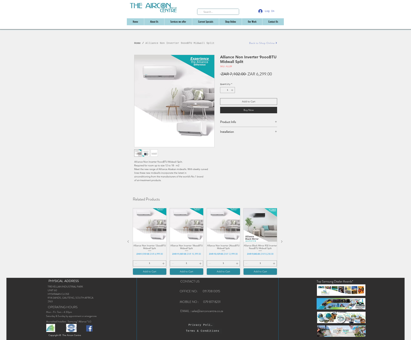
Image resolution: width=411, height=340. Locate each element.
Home (137, 43)
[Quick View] (149, 225)
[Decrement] (223, 90)
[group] (205, 241)
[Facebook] (89, 328)
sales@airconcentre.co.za (207, 311)
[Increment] (232, 90)
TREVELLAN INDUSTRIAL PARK (65, 286)
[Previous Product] (128, 241)
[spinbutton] (227, 90)
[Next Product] (282, 241)
